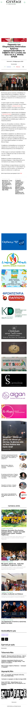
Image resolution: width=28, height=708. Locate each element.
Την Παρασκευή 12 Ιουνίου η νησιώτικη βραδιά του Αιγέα (13, 622)
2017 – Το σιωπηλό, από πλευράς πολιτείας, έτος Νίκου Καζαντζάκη (12, 675)
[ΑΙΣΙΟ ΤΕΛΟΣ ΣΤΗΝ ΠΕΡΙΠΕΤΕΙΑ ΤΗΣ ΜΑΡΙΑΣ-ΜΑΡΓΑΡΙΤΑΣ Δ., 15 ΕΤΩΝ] (23, 495)
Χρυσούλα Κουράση (6, 114)
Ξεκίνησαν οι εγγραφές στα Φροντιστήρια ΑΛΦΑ (13, 679)
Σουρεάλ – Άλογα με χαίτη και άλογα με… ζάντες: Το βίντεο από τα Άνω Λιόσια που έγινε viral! (13, 442)
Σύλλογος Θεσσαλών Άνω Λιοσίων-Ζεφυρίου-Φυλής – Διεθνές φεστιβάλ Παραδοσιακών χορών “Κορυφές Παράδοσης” (13, 533)
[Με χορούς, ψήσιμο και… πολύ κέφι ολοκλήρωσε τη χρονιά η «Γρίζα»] (14, 551)
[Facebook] (2, 639)
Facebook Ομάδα (4, 635)
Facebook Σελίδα (4, 634)
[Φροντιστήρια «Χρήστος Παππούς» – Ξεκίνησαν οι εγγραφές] (23, 466)
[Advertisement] (14, 18)
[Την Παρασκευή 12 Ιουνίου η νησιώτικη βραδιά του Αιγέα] (14, 609)
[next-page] (24, 423)
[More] (23, 67)
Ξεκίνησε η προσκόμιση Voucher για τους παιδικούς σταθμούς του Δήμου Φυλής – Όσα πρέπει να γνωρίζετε (9, 456)
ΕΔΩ (21, 173)
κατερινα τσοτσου (16, 106)
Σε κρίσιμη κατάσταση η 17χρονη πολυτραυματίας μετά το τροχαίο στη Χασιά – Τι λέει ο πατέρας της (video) (9, 476)
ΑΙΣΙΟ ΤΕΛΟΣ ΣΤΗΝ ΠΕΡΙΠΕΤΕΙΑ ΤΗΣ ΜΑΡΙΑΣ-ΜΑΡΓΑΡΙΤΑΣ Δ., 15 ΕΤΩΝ (9, 495)
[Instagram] (6, 639)
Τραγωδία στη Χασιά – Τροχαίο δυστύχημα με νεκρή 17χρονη (8, 485)
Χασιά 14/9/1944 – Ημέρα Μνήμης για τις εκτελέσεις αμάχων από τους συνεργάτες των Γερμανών (13, 683)
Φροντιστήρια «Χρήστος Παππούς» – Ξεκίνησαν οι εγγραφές (7, 466)
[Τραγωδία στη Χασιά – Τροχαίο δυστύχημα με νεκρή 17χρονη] (23, 485)
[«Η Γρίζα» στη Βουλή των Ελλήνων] (14, 582)
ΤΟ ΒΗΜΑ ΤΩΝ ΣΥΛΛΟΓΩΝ (14, 42)
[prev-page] (22, 423)
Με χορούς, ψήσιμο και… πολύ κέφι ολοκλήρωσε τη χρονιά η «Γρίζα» (12, 564)
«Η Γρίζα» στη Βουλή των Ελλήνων (12, 594)
